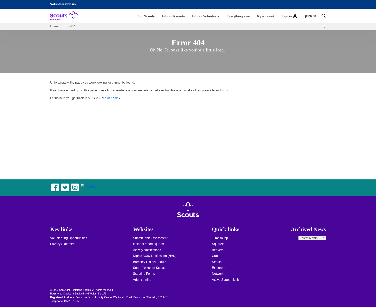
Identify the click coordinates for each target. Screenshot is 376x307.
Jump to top (220, 238)
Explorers (218, 267)
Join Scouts (146, 16)
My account (265, 16)
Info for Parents (173, 16)
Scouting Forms (144, 273)
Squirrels (218, 244)
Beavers (217, 250)
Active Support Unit (225, 279)
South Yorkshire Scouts (149, 267)
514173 (102, 293)
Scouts (216, 262)
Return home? (110, 98)
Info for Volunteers (205, 16)
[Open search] (323, 16)
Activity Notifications (147, 250)
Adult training (142, 279)
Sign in (286, 16)
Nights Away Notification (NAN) (154, 255)
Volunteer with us (63, 4)
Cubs (215, 255)
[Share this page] (323, 26)
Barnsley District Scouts (149, 262)
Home (54, 26)
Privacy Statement (62, 244)
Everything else (238, 16)
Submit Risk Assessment (150, 238)
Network (217, 273)
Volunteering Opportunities (68, 238)
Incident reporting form (148, 244)
